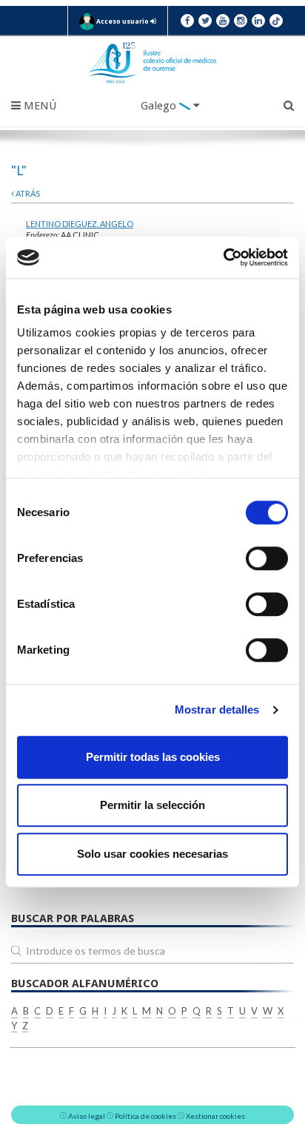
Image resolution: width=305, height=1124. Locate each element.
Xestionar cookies (215, 1115)
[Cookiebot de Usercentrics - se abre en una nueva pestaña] (223, 257)
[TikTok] (276, 20)
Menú (38, 105)
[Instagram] (240, 20)
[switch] (267, 558)
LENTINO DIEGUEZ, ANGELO (79, 223)
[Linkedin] (258, 20)
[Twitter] (205, 20)
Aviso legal (86, 1115)
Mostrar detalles (217, 709)
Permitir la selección (152, 805)
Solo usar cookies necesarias (152, 853)
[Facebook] (187, 20)
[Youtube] (222, 20)
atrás (27, 193)
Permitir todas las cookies (153, 757)
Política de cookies (145, 1115)
